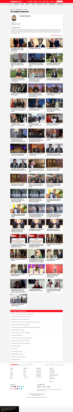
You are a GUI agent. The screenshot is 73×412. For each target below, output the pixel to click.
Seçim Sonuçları (39, 372)
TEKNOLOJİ (39, 4)
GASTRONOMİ (60, 4)
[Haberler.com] (15, 364)
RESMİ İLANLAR (52, 4)
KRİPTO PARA (46, 1)
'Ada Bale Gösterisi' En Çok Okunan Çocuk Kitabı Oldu (20, 340)
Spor (11, 371)
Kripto (11, 375)
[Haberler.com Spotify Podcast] (23, 386)
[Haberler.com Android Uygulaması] (44, 387)
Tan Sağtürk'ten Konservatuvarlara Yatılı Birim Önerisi (20, 319)
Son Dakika (12, 374)
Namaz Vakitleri (38, 371)
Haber (33, 395)
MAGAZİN (35, 1)
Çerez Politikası (52, 372)
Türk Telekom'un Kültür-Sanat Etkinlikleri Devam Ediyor (20, 324)
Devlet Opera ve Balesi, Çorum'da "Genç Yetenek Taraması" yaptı (22, 313)
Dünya (11, 378)
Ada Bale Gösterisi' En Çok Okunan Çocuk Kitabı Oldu (20, 343)
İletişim (54, 364)
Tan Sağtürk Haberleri (18, 9)
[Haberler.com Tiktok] (17, 389)
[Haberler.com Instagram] (17, 386)
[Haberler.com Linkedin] (19, 386)
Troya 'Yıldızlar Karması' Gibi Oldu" (17, 335)
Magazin (11, 372)
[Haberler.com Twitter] (15, 386)
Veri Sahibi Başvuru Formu (54, 375)
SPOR (40, 1)
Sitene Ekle (51, 381)
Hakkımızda (46, 364)
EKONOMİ (30, 1)
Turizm (24, 374)
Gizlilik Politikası (52, 371)
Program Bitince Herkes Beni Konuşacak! (18, 356)
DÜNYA (45, 4)
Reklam (51, 364)
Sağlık (24, 369)
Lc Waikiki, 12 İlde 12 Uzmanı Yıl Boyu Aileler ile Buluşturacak (21, 338)
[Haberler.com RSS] (11, 389)
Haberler (11, 368)
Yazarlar (24, 375)
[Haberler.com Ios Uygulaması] (39, 387)
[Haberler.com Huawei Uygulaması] (49, 387)
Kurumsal (51, 368)
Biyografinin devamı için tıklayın (56, 35)
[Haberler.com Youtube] (15, 389)
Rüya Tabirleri (38, 375)
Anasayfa (11, 9)
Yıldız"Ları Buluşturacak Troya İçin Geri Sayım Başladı (20, 332)
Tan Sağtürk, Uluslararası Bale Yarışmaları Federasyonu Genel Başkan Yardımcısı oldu (25, 327)
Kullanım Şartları (52, 369)
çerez (2, 408)
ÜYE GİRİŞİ (60, 1)
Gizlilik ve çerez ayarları (29, 397)
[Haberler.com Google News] (11, 386)
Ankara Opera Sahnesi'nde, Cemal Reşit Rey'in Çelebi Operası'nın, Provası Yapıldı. (25, 322)
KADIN (22, 4)
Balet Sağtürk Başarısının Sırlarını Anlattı (18, 330)
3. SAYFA (33, 4)
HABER (51, 1)
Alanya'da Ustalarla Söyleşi (15, 346)
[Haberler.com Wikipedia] (13, 389)
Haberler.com (38, 368)
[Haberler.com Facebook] (13, 386)
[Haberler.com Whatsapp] (21, 386)
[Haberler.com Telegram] (19, 389)
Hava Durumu (38, 369)
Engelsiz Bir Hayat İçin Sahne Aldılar (17, 354)
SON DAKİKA (16, 4)
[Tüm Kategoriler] (10, 4)
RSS (50, 379)
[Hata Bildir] (34, 397)
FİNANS (27, 4)
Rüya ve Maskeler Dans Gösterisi (16, 351)
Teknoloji (24, 371)
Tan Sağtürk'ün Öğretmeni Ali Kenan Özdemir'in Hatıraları (21, 316)
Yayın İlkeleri (61, 364)
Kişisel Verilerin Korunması (54, 374)
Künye (57, 364)
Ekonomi (11, 369)
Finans (24, 372)
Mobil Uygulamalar (52, 378)
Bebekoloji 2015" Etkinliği (15, 359)
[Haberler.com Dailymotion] (21, 389)
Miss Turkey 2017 (14, 348)
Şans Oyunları (38, 374)
